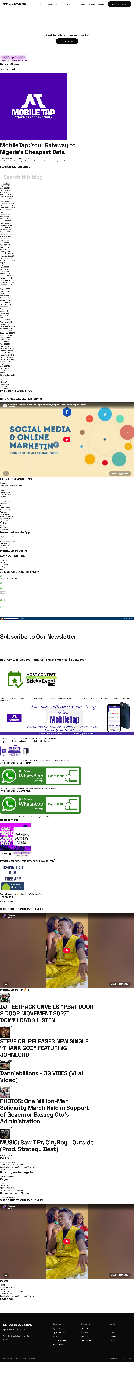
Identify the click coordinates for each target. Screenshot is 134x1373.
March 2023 (5, 274)
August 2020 (6, 335)
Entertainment (5, 501)
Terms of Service (125, 1358)
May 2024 (4, 243)
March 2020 (6, 346)
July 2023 (4, 265)
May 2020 (5, 342)
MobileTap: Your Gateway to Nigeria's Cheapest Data (38, 149)
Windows (3, 380)
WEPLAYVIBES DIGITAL (15, 4)
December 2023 (7, 254)
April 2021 (4, 318)
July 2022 (4, 291)
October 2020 (6, 331)
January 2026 (6, 199)
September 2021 (7, 307)
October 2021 (6, 304)
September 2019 (7, 359)
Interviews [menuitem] (4, 527)
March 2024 (5, 247)
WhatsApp (4, 565)
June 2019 (5, 366)
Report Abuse (9, 64)
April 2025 (5, 219)
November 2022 (7, 282)
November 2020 (7, 328)
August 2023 (6, 263)
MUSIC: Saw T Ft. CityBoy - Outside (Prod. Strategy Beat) (47, 1146)
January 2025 (6, 225)
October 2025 (6, 205)
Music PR (56, 1336)
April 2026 (5, 192)
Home (50, 4)
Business (113, 1336)
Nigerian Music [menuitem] (5, 521)
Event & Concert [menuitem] (6, 516)
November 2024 (7, 230)
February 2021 (6, 322)
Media (83, 4)
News (2, 499)
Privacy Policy (5, 548)
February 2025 (7, 223)
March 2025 (5, 221)
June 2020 (5, 339)
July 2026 (4, 186)
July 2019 (4, 364)
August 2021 (5, 309)
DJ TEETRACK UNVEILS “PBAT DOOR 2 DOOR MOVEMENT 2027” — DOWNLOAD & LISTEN (46, 1013)
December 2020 (7, 326)
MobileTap (4, 503)
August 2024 (6, 236)
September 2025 (7, 208)
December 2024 (7, 227)
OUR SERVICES (5, 1186)
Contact (101, 4)
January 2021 (5, 324)
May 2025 (4, 216)
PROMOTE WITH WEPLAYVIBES (11, 1165)
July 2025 (5, 212)
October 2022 (6, 285)
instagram (4, 567)
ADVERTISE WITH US (7, 1287)
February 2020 (7, 348)
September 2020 (7, 333)
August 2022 (5, 289)
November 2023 (7, 256)
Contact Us (4, 546)
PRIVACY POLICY (6, 1169)
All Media (113, 1329)
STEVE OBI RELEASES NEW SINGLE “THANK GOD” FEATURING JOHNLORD (44, 1048)
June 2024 (4, 241)
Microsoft (3, 382)
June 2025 (5, 214)
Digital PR (56, 1329)
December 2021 (6, 302)
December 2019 (7, 353)
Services (67, 4)
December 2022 (7, 280)
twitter (2, 562)
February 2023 (6, 276)
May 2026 (5, 190)
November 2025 (7, 203)
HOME (2, 1184)
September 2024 (7, 234)
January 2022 (6, 300)
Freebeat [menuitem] (3, 523)
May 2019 (4, 368)
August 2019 (5, 361)
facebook (3, 560)
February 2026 (6, 197)
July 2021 (4, 311)
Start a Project (120, 4)
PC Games (4, 388)
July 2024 (4, 238)
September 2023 (7, 260)
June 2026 (5, 188)
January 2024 (6, 252)
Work (76, 4)
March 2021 (5, 320)
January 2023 (6, 278)
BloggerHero (4, 384)
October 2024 (6, 232)
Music (112, 1333)
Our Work (85, 1333)
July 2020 (5, 337)
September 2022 (7, 287)
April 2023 (4, 271)
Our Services (5, 492)
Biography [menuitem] (4, 512)
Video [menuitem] (2, 525)
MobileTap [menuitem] (4, 530)
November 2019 (7, 355)
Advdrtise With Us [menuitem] (7, 510)
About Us (84, 1329)
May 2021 (4, 315)
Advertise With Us (7, 494)
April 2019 (4, 370)
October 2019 (6, 357)
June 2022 (5, 293)
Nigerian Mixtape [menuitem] (6, 519)
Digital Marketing (59, 1333)
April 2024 (5, 245)
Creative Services (59, 1340)
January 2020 (6, 350)
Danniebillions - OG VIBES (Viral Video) (41, 1076)
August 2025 (6, 210)
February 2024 (6, 249)
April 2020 (5, 344)
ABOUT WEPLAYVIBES (8, 1162)
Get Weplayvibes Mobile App (11, 486)
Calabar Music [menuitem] (5, 514)
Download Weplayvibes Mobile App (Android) (17, 1167)
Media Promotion (59, 1344)
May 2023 (5, 269)
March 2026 (5, 194)
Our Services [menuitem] (5, 508)
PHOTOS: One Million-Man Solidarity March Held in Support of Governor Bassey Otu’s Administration (44, 1111)
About (58, 4)
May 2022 (4, 296)
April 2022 (4, 298)
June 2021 (4, 313)
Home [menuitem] (2, 505)
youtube (3, 569)
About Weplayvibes (7, 541)
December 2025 (7, 201)
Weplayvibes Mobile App (9, 537)
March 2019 (4, 372)
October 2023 (6, 258)
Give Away (4, 386)
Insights (92, 4)
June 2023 (4, 267)
